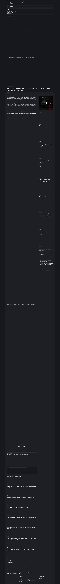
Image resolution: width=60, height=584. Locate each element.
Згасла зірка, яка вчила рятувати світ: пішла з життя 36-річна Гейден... (46, 249)
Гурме (14, 57)
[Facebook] (13, 472)
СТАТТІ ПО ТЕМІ (10, 476)
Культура (22, 54)
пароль (8, 9)
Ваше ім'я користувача (10, 6)
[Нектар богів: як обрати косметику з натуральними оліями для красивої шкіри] (22, 555)
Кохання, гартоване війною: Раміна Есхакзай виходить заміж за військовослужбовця (45, 215)
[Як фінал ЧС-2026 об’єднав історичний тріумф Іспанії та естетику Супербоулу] (22, 481)
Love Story (40, 212)
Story (40, 141)
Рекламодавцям (38, 582)
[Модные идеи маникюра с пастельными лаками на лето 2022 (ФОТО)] (22, 544)
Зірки (12, 54)
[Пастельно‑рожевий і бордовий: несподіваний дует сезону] (22, 492)
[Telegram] (17, 472)
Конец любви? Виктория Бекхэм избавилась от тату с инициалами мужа (24, 113)
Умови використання (47, 582)
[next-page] (7, 575)
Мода (15, 54)
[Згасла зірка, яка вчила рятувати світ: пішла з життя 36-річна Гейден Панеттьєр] (46, 242)
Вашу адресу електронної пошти (11, 15)
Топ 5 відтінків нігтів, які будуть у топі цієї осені (17, 507)
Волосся (8, 536)
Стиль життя (27, 54)
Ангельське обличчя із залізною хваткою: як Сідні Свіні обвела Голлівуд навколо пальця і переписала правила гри (46, 260)
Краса (19, 54)
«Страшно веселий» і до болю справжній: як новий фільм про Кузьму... (46, 161)
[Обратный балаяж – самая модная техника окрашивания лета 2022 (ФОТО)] (22, 522)
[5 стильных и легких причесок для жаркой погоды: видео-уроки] (22, 512)
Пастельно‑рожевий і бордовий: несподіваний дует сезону (20, 497)
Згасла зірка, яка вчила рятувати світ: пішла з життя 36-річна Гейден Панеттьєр (46, 270)
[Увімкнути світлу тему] (18, 1)
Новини (8, 54)
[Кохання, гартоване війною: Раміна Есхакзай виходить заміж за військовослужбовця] (46, 207)
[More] (28, 94)
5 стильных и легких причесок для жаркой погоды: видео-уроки (21, 517)
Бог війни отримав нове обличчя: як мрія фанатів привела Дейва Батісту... (44, 127)
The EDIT (18, 103)
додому (7, 57)
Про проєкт (52, 582)
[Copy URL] (19, 472)
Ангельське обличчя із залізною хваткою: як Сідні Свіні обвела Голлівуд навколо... (46, 144)
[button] (52, 32)
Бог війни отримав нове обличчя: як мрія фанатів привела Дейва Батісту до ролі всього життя (46, 257)
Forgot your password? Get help (11, 11)
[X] (15, 472)
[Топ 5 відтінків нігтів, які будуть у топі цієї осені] (22, 502)
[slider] (46, 103)
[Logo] (29, 53)
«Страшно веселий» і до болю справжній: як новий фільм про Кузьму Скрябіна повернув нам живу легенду (46, 267)
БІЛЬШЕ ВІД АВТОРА (17, 476)
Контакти (10, 2)
